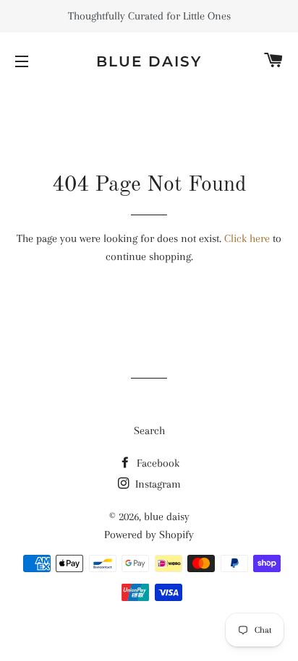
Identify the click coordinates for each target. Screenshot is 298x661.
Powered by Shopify (149, 534)
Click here (247, 238)
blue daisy (149, 61)
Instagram (156, 484)
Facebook (156, 463)
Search (149, 430)
